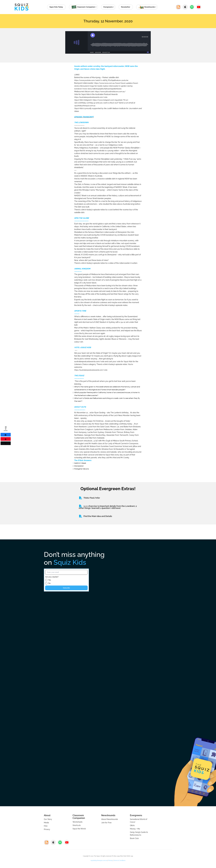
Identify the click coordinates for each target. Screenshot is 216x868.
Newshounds (108, 815)
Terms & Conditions (119, 860)
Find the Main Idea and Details (97, 516)
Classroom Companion (79, 816)
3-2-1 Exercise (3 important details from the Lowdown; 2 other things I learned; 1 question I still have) (108, 507)
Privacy (47, 829)
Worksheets (77, 822)
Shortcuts (77, 825)
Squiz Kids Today (56, 7)
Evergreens (108, 7)
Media (46, 823)
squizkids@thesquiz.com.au (99, 860)
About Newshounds (109, 819)
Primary (110, 860)
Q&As (132, 825)
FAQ (45, 826)
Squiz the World (79, 829)
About (47, 815)
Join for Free (106, 823)
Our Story (48, 819)
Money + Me (135, 829)
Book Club (134, 838)
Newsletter (125, 7)
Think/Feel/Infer (91, 498)
